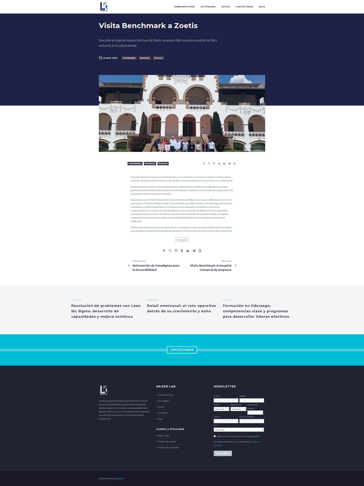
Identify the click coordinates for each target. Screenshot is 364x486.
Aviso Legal (163, 435)
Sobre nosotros (184, 6)
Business (145, 58)
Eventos (158, 58)
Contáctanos (244, 6)
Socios (225, 6)
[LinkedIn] (224, 163)
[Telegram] (229, 163)
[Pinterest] (214, 163)
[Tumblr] (219, 163)
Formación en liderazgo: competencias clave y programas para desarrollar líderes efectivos (256, 311)
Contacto (162, 412)
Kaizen (121, 478)
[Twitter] (209, 163)
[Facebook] (204, 163)
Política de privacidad (168, 447)
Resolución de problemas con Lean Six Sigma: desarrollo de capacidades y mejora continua (106, 311)
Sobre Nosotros (165, 394)
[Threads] (234, 163)
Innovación (182, 239)
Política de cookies (167, 441)
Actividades (208, 6)
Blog (262, 6)
